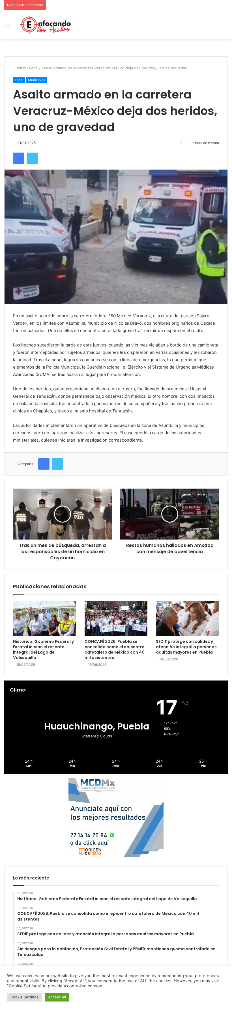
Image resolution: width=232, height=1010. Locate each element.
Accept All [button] (57, 997)
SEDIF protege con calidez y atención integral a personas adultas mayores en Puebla (186, 647)
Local (33, 68)
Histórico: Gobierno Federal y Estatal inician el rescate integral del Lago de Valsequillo (43, 649)
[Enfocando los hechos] (45, 24)
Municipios (36, 80)
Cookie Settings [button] (24, 997)
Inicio (21, 68)
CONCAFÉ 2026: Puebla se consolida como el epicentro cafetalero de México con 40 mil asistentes (115, 649)
